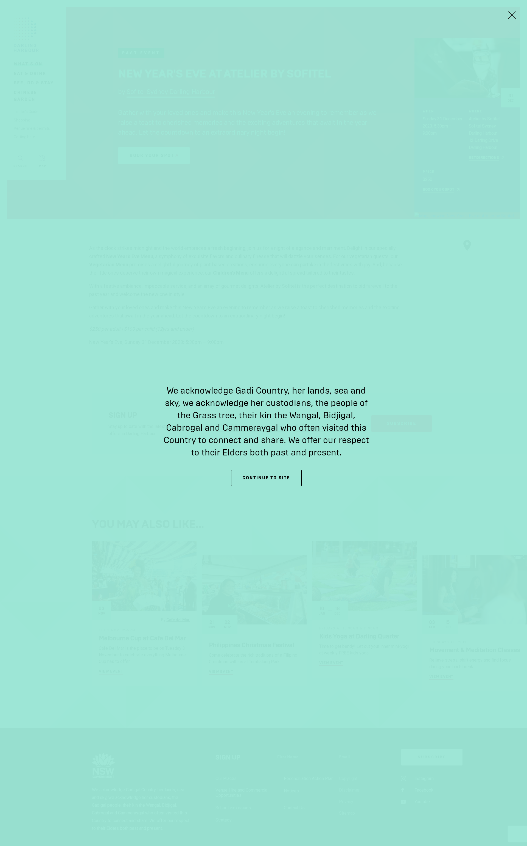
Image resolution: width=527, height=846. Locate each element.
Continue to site (266, 477)
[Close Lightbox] (512, 15)
